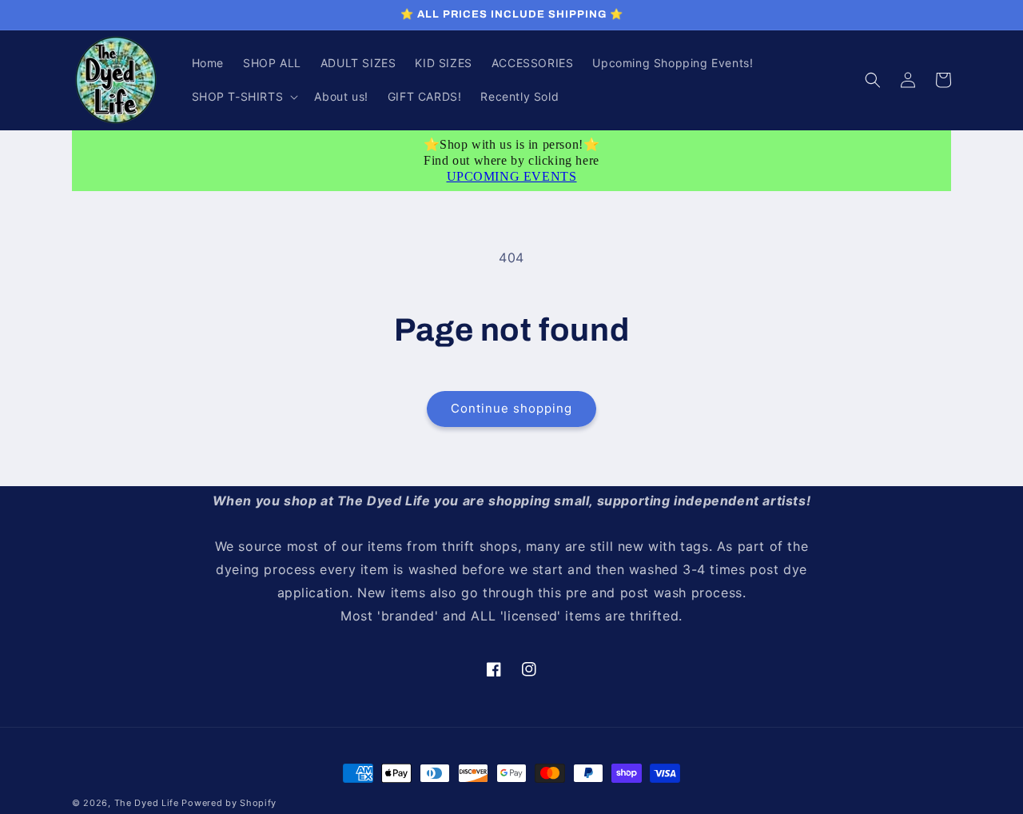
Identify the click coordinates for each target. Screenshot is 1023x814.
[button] (243, 97)
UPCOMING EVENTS (512, 176)
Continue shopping (511, 408)
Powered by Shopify (229, 802)
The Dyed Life (146, 802)
